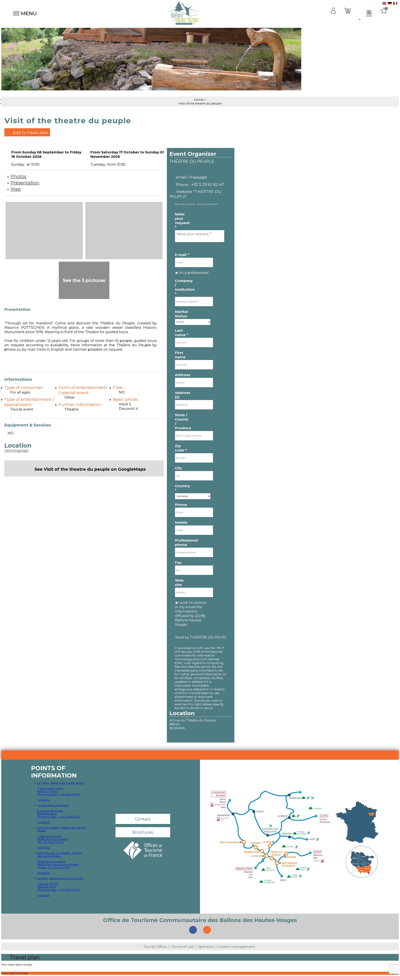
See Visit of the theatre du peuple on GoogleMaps (90, 469)
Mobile (181, 522)
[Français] (395, 3)
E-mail (182, 255)
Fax (178, 562)
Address (182, 375)
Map (16, 189)
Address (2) (182, 394)
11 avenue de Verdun (50, 788)
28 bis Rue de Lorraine (51, 861)
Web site (179, 582)
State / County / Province (182, 421)
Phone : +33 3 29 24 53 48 (53, 867)
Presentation (25, 182)
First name (180, 354)
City (178, 468)
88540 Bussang (47, 813)
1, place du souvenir (49, 836)
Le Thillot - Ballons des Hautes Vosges (60, 783)
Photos (18, 176)
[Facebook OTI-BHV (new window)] (193, 930)
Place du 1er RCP (48, 883)
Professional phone (182, 542)
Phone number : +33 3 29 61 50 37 (58, 816)
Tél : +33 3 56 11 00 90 (50, 842)
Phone (181, 504)
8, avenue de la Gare (50, 810)
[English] (384, 3)
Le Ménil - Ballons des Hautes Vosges (60, 878)
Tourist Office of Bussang (53, 805)
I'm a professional (193, 272)
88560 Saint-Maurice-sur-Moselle (58, 864)
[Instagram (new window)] (207, 930)
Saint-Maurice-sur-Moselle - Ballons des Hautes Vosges (59, 855)
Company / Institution (182, 287)
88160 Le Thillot (47, 791)
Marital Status (181, 313)
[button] (348, 13)
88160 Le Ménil (46, 886)
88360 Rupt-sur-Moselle (52, 839)
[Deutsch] (390, 3)
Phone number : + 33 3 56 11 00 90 (58, 794)
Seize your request (182, 220)
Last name (181, 332)
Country (182, 488)
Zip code (181, 448)
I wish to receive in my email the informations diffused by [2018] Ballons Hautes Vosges (190, 613)
